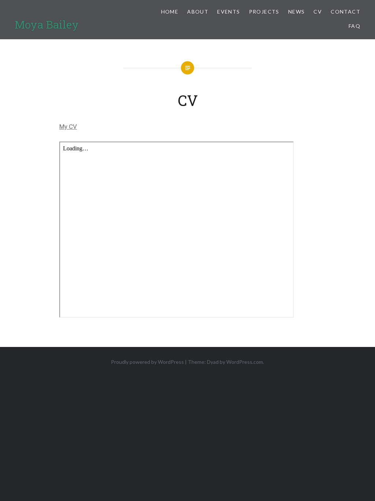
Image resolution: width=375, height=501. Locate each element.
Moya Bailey (47, 24)
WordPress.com (244, 362)
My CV (68, 126)
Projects (264, 11)
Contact (345, 11)
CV (317, 11)
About (197, 11)
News (296, 11)
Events (228, 11)
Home (170, 11)
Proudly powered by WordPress (147, 362)
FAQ (354, 26)
